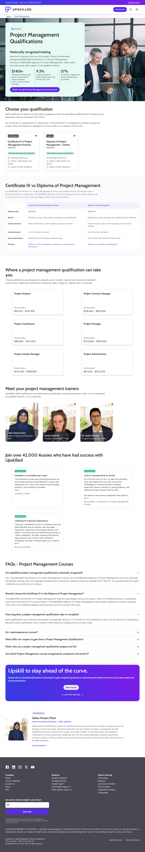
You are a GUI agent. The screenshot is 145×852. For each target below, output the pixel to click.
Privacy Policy (36, 819)
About (8, 778)
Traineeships (103, 792)
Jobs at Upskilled (12, 781)
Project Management (22, 16)
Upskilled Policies (115, 840)
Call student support (60, 787)
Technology (103, 778)
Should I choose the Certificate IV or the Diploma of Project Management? (44, 593)
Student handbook (59, 778)
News (7, 787)
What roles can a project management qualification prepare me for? (41, 646)
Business (101, 781)
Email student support (61, 790)
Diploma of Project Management (99, 205)
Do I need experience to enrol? (21, 632)
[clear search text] (130, 9)
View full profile (38, 745)
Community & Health (106, 784)
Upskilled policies (59, 781)
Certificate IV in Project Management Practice (43, 205)
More (17, 490)
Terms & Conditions (133, 840)
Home (8, 16)
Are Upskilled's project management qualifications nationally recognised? (44, 572)
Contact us (10, 784)
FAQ (7, 790)
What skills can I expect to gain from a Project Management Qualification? (44, 639)
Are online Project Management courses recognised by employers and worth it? (47, 653)
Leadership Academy (107, 790)
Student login (134, 2)
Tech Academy (104, 787)
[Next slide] (139, 151)
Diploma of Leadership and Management (103, 244)
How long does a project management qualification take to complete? (42, 614)
